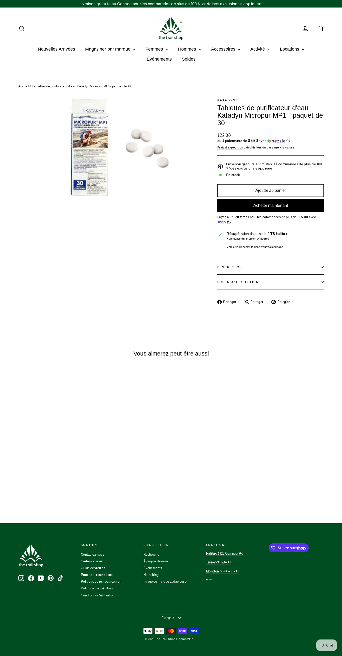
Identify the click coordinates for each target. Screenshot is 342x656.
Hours (209, 579)
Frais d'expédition (230, 147)
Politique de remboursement (101, 581)
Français (167, 618)
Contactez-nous (92, 554)
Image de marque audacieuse (165, 581)
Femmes (154, 49)
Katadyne (227, 100)
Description (229, 267)
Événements (159, 59)
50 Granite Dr (222, 571)
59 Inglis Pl (218, 562)
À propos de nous (155, 561)
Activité (258, 49)
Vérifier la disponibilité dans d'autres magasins (255, 246)
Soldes (189, 59)
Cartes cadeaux (92, 561)
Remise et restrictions (97, 575)
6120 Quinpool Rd (224, 553)
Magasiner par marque (108, 49)
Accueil (23, 86)
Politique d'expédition (97, 588)
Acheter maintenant (270, 205)
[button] (270, 140)
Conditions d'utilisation (97, 595)
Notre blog (151, 575)
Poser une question (238, 281)
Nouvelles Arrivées (56, 49)
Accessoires (224, 49)
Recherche (151, 554)
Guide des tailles (93, 568)
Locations (290, 49)
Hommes (187, 49)
